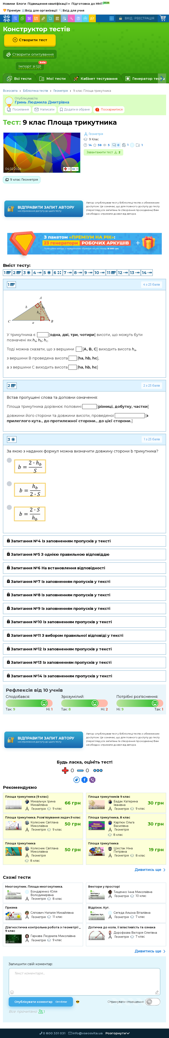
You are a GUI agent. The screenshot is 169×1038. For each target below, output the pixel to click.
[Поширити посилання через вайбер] (92, 780)
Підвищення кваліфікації (49, 4)
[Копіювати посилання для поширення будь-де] (77, 780)
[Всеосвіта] (6, 18)
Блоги (21, 4)
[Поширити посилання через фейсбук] (84, 780)
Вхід (128, 18)
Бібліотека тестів (35, 91)
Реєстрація (144, 18)
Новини (9, 4)
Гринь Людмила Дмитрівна (42, 102)
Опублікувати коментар (40, 1002)
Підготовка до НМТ (90, 3)
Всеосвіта (10, 91)
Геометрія (60, 91)
